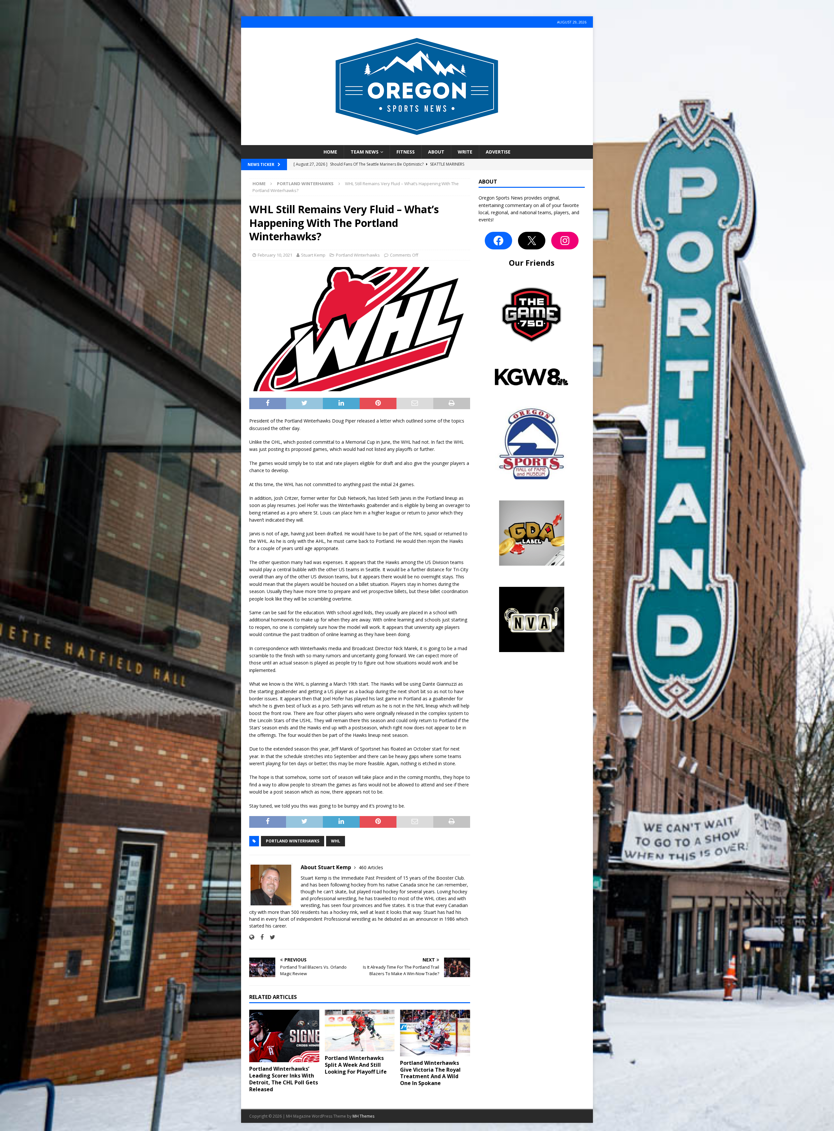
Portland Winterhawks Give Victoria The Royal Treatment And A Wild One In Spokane (430, 1073)
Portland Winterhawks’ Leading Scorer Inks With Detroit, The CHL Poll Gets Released (283, 1079)
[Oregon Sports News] (417, 141)
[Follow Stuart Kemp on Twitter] (270, 937)
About (436, 152)
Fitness (405, 152)
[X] (531, 240)
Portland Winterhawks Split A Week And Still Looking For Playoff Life (356, 1064)
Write (465, 152)
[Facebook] (498, 240)
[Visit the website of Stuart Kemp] (251, 937)
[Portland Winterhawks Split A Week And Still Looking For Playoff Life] (360, 1030)
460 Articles (371, 867)
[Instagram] (565, 240)
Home (330, 152)
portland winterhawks (292, 841)
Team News (365, 152)
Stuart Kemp (313, 255)
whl (335, 841)
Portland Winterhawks (358, 255)
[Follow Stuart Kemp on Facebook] (259, 937)
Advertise (498, 152)
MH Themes (363, 1116)
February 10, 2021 (275, 255)
